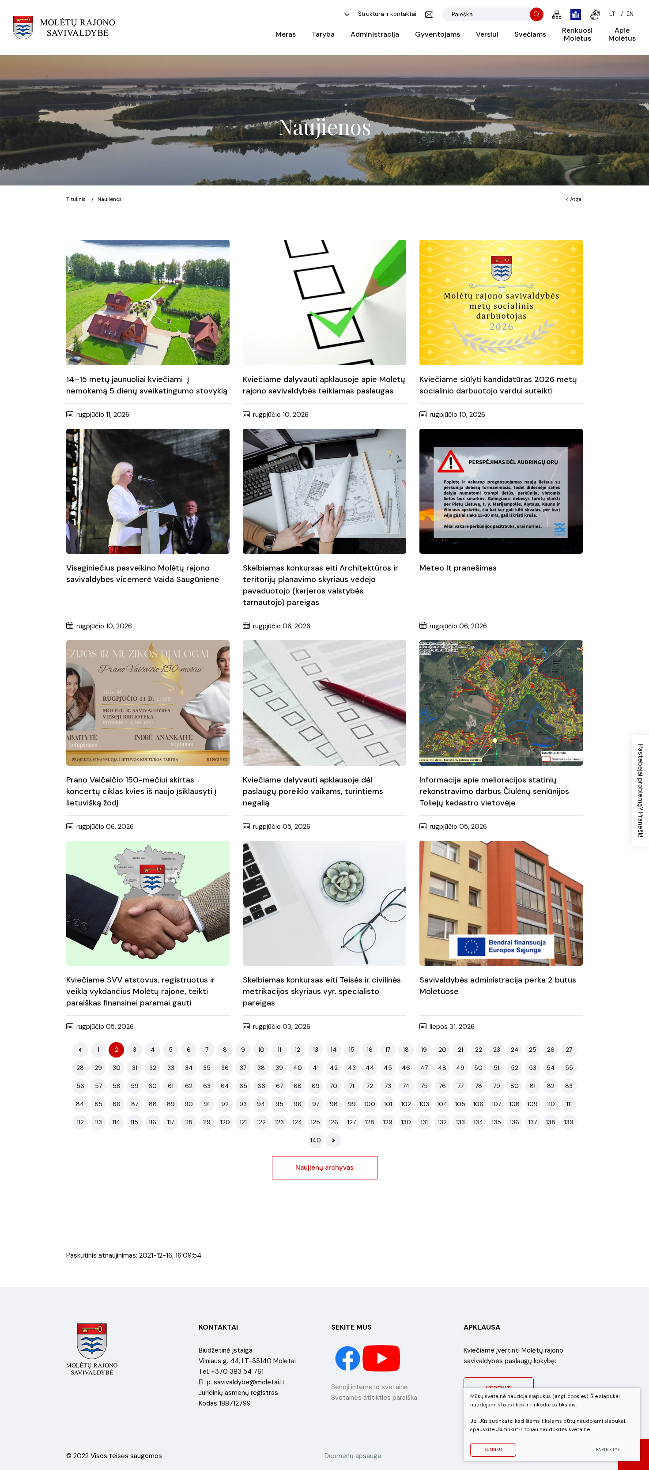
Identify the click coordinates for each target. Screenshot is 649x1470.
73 (388, 1086)
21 (460, 1050)
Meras (285, 34)
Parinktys (607, 1449)
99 (352, 1104)
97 (315, 1104)
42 (334, 1068)
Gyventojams (437, 34)
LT (612, 14)
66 (261, 1086)
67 (279, 1086)
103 (424, 1104)
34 (189, 1068)
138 (550, 1122)
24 (515, 1050)
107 (496, 1104)
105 (460, 1104)
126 (333, 1122)
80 (514, 1086)
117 (170, 1122)
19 (424, 1050)
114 (117, 1122)
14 (334, 1050)
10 (261, 1050)
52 (514, 1068)
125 (315, 1122)
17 (387, 1050)
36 (225, 1068)
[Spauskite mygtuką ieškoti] (536, 14)
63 (207, 1086)
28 (80, 1068)
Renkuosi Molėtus (577, 34)
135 (496, 1122)
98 (334, 1104)
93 (243, 1104)
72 (369, 1086)
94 (261, 1104)
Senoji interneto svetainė (369, 1387)
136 (514, 1122)
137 (532, 1122)
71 (351, 1086)
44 (370, 1068)
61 (171, 1086)
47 (424, 1068)
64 (225, 1086)
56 (80, 1086)
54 (551, 1068)
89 (171, 1104)
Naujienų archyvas (324, 1167)
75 (424, 1086)
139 (569, 1122)
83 (569, 1086)
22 (478, 1050)
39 (279, 1068)
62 (188, 1086)
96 (298, 1104)
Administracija (375, 34)
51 (496, 1068)
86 (117, 1104)
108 (514, 1104)
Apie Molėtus (622, 34)
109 (533, 1104)
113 (98, 1122)
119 (207, 1122)
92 (225, 1104)
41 (316, 1068)
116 (152, 1122)
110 (551, 1104)
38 (261, 1068)
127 (351, 1122)
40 (297, 1068)
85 (98, 1104)
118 (188, 1122)
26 (551, 1050)
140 (315, 1140)
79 (496, 1086)
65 (243, 1086)
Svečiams (530, 34)
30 (117, 1068)
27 (569, 1050)
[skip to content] (347, 14)
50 (478, 1068)
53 (532, 1068)
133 (460, 1122)
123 (279, 1122)
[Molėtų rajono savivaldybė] (64, 27)
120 (225, 1122)
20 (442, 1050)
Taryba (323, 34)
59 (135, 1086)
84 (80, 1104)
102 (406, 1104)
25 (532, 1050)
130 (406, 1122)
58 (117, 1086)
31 (134, 1068)
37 (243, 1068)
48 (442, 1068)
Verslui (487, 34)
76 (442, 1086)
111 (569, 1104)
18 (406, 1050)
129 (387, 1122)
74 (406, 1086)
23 (496, 1050)
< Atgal (574, 199)
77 (460, 1086)
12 (297, 1050)
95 (279, 1104)
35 (207, 1068)
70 (333, 1086)
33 (170, 1068)
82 (551, 1086)
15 (352, 1050)
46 (406, 1068)
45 (388, 1068)
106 (478, 1104)
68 (298, 1086)
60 (152, 1086)
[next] (333, 1140)
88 (153, 1104)
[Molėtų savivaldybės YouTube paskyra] (381, 1357)
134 (478, 1122)
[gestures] (595, 14)
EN (630, 14)
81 (533, 1086)
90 (189, 1104)
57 (98, 1086)
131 (424, 1122)
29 (98, 1068)
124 (297, 1122)
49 (460, 1068)
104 (442, 1104)
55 (569, 1068)
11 (279, 1050)
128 (369, 1122)
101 (388, 1104)
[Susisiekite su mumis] (429, 15)
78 (478, 1086)
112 (80, 1122)
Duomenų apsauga (352, 1455)
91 (207, 1104)
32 (152, 1068)
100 (370, 1104)
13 (315, 1050)
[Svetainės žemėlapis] (557, 15)
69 (316, 1086)
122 (261, 1122)
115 (134, 1122)
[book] (575, 14)
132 (442, 1122)
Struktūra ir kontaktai (387, 14)
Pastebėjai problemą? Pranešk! (640, 790)
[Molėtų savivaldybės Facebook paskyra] (348, 1357)
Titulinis (76, 199)
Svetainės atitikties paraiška (374, 1397)
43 (352, 1068)
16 (370, 1050)
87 (134, 1104)
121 (243, 1122)
